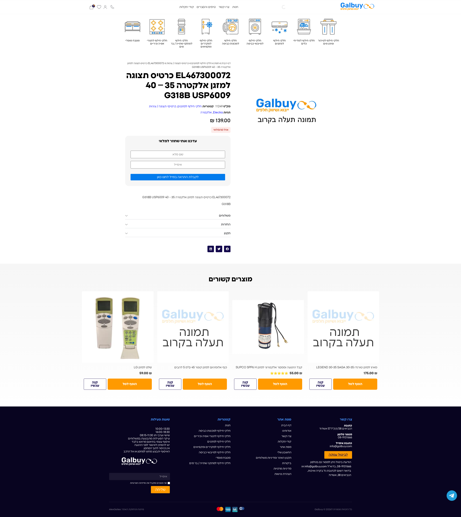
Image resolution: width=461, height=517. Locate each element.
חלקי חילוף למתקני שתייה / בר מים (209, 463)
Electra (218, 112)
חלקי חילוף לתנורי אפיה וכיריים (212, 436)
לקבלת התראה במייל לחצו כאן (178, 177)
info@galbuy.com (341, 446)
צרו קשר (224, 7)
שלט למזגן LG (143, 367)
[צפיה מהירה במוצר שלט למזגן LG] (149, 295)
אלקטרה (206, 112)
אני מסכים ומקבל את (148, 483)
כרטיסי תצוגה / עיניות (177, 63)
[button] (227, 249)
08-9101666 (345, 437)
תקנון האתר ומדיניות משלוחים (273, 458)
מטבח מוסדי (223, 458)
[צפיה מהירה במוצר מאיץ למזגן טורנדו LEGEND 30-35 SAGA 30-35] (375, 295)
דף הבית (225, 63)
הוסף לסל (355, 384)
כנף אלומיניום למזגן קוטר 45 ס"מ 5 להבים (200, 367)
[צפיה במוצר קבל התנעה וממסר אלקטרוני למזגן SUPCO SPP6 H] (268, 327)
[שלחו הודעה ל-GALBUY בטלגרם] (452, 495)
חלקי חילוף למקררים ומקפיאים (211, 447)
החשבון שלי (284, 452)
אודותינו (286, 431)
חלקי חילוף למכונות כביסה (214, 431)
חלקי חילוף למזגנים (201, 63)
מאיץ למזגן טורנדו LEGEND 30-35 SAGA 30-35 (346, 367)
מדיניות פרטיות (282, 468)
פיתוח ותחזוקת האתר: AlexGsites (126, 509)
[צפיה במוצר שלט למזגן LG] (118, 327)
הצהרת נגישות (282, 474)
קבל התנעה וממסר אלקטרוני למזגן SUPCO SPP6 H (269, 367)
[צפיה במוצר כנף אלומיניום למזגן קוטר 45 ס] (193, 327)
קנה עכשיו (320, 384)
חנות (235, 7)
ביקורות (286, 463)
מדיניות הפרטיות (138, 483)
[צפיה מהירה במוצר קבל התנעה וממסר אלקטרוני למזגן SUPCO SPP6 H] (300, 295)
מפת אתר (285, 447)
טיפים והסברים (206, 7)
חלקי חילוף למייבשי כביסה (214, 452)
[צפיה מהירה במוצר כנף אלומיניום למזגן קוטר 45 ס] (224, 295)
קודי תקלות (186, 7)
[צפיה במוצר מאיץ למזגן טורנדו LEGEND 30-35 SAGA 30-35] (343, 327)
